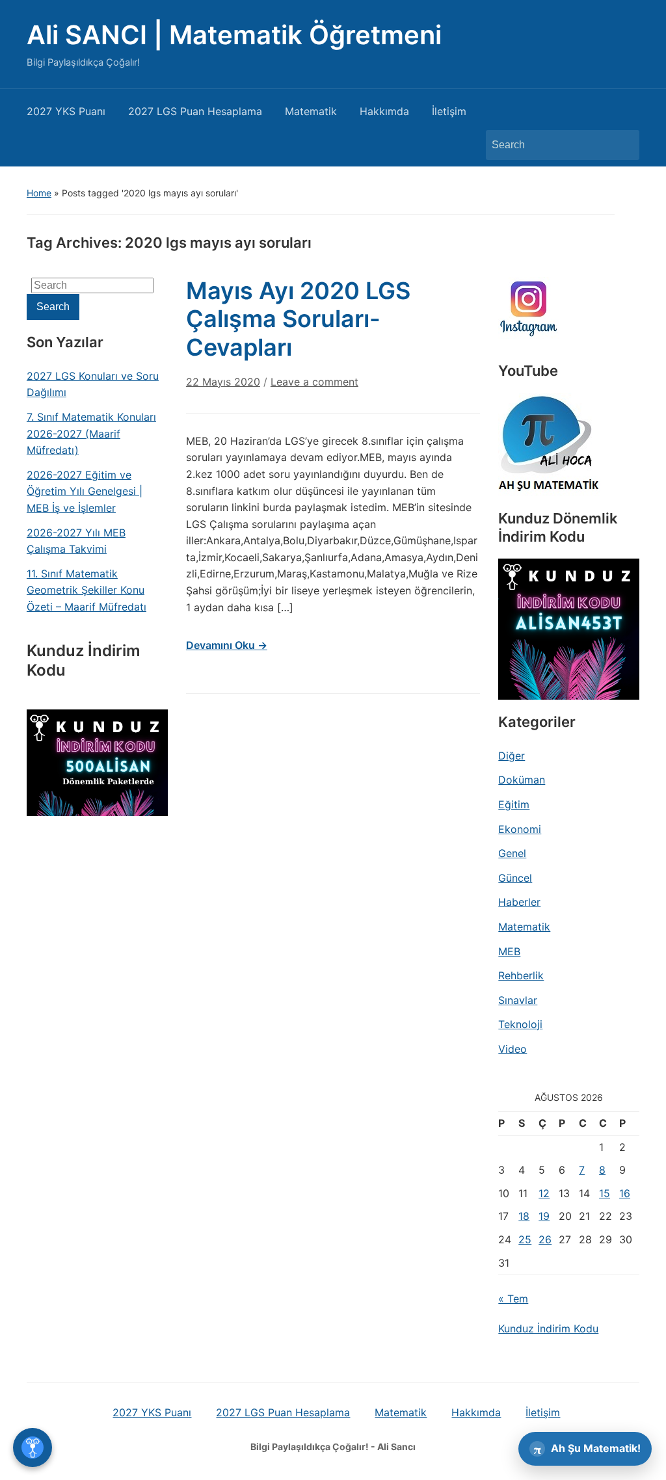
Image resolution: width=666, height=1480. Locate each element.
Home (39, 192)
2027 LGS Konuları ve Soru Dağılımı (93, 384)
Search (623, 145)
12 (544, 1193)
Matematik (311, 111)
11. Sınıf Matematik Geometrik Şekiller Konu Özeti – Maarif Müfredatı (86, 590)
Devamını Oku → (226, 645)
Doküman (521, 779)
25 (524, 1239)
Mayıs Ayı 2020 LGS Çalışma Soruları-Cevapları (298, 318)
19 (544, 1215)
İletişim (449, 111)
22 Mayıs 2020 (223, 381)
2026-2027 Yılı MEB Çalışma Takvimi (76, 541)
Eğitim (513, 804)
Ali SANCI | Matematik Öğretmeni (234, 35)
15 (604, 1193)
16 (624, 1193)
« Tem (513, 1298)
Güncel (515, 877)
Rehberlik (521, 975)
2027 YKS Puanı (66, 111)
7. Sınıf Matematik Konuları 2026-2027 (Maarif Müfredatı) (91, 433)
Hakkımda (384, 111)
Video (512, 1048)
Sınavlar (517, 1000)
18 (523, 1215)
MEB (509, 951)
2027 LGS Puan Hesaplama (195, 111)
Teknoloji (520, 1024)
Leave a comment (314, 381)
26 (545, 1239)
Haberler (519, 901)
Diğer (511, 755)
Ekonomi (519, 829)
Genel (512, 853)
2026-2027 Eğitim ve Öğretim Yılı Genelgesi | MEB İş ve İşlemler (84, 491)
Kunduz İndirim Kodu (548, 1328)
